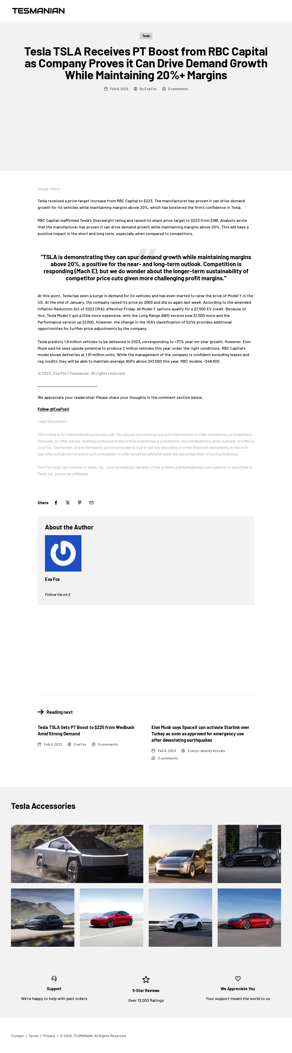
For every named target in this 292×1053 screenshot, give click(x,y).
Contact (17, 1035)
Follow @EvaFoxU (53, 409)
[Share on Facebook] (55, 502)
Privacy (49, 1035)
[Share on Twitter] (67, 502)
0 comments (178, 88)
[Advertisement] (146, 137)
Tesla (146, 36)
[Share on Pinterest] (79, 502)
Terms (34, 1035)
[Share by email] (91, 502)
